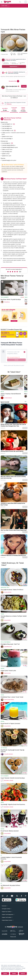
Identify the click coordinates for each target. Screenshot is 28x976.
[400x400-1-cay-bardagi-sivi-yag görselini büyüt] (15, 130)
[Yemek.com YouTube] (12, 896)
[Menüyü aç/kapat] (1, 2)
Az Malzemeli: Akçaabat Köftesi (10, 885)
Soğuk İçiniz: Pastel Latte (8, 670)
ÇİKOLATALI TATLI (5, 587)
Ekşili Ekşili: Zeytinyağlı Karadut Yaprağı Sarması (12, 750)
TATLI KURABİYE (4, 297)
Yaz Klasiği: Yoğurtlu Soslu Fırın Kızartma (13, 804)
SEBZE (2, 802)
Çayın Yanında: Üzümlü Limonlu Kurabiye (13, 778)
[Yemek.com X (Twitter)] (17, 896)
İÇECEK (2, 668)
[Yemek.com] (7, 2)
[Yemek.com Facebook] (21, 896)
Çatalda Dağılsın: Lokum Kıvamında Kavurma (11, 858)
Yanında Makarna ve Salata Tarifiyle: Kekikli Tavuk (13, 616)
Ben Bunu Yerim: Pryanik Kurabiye (11, 299)
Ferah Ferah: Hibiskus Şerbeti (10, 831)
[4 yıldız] (15, 272)
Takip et (24, 86)
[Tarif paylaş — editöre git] (14, 314)
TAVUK (2, 614)
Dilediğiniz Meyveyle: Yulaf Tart (10, 644)
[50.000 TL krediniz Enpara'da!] (14, 334)
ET (1, 855)
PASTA (2, 391)
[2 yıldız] (10, 272)
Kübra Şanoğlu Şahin (11, 86)
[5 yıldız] (17, 272)
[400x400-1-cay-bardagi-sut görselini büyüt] (14, 124)
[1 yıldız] (8, 272)
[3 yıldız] (13, 272)
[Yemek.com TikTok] (7, 896)
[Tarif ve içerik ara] (20, 2)
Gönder (16, 359)
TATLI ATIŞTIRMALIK (5, 642)
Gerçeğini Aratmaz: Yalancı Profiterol (12, 589)
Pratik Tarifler (4, 5)
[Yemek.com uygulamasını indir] (6, 899)
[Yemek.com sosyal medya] (12, 927)
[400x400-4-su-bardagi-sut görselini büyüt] (12, 143)
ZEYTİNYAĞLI (4, 747)
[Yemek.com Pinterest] (25, 896)
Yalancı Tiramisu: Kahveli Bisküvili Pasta (11, 394)
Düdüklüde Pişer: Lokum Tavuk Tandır (12, 697)
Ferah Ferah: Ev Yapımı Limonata (10, 723)
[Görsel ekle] (24, 352)
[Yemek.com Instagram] (2, 896)
